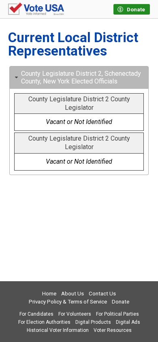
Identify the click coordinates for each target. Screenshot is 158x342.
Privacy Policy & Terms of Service (68, 302)
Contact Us (102, 294)
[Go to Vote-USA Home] (36, 9)
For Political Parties (117, 314)
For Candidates (36, 314)
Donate (120, 302)
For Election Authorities (44, 322)
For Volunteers (74, 314)
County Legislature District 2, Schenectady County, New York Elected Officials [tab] (81, 77)
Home (49, 294)
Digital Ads (128, 322)
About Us (72, 294)
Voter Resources (113, 330)
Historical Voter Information (58, 330)
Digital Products (93, 322)
